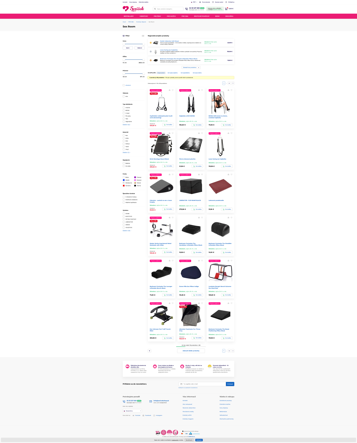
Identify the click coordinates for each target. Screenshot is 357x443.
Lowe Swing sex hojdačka (169, 50)
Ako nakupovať (187, 404)
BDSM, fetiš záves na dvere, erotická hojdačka (218, 116)
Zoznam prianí (219, 2)
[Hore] (149, 350)
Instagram (159, 415)
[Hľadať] (155, 9)
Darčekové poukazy (226, 400)
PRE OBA (131, 22)
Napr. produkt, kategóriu (164, 9)
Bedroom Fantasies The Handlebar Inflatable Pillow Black (190, 244)
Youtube (137, 415)
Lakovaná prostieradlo (216, 200)
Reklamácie (223, 411)
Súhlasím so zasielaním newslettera (187, 387)
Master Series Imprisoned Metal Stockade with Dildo (160, 244)
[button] (191, 67)
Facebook (148, 415)
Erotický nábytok (141, 22)
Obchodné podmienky (227, 419)
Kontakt (125, 2)
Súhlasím (199, 440)
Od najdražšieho (185, 73)
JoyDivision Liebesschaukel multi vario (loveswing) (161, 116)
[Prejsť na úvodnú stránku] (133, 9)
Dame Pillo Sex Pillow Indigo (189, 286)
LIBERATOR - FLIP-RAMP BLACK (190, 200)
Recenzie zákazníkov (189, 408)
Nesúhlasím (189, 440)
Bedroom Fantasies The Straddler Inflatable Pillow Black (220, 244)
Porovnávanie (206, 2)
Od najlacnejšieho (173, 73)
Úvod (124, 22)
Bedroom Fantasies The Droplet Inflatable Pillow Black (178, 59)
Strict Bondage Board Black (159, 159)
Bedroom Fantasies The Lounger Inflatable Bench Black (161, 287)
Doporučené (161, 73)
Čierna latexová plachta (187, 159)
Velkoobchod (224, 415)
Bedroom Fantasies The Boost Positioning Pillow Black (219, 330)
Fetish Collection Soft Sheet (169, 41)
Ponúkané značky (188, 411)
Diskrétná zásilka (143, 2)
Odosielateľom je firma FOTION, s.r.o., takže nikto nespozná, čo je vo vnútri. (139, 370)
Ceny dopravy (133, 2)
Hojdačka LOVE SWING (187, 116)
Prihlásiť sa (231, 2)
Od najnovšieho (197, 73)
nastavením (175, 440)
